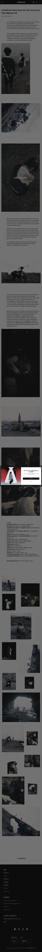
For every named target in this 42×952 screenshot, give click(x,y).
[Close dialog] (40, 468)
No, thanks (31, 481)
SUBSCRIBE (31, 478)
